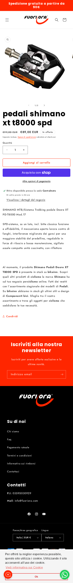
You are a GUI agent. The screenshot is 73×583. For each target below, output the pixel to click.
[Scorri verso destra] (44, 105)
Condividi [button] (12, 316)
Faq (9, 439)
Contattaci (13, 471)
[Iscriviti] (62, 374)
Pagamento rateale (18, 447)
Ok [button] (36, 576)
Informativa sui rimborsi (21, 463)
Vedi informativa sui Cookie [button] (24, 567)
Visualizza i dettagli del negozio (26, 200)
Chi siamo (13, 431)
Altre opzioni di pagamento (36, 181)
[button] (7, 20)
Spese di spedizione (27, 137)
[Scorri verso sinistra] (29, 105)
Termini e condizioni (19, 455)
